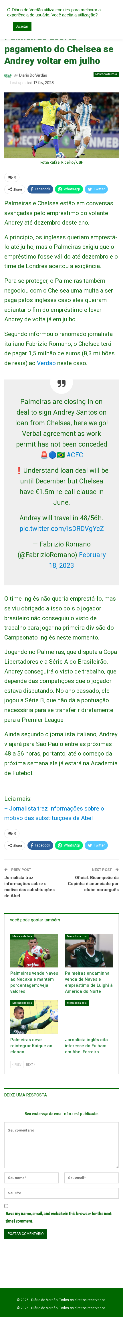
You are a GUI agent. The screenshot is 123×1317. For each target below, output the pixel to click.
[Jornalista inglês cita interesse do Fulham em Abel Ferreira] (89, 1017)
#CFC (75, 455)
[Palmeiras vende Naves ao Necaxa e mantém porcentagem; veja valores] (34, 950)
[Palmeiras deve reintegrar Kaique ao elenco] (34, 1017)
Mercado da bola (106, 74)
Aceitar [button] (22, 26)
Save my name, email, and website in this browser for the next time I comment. (59, 1217)
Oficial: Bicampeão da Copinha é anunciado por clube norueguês (93, 883)
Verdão (46, 363)
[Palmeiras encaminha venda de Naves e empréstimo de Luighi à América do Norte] (89, 950)
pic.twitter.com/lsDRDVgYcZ (61, 529)
